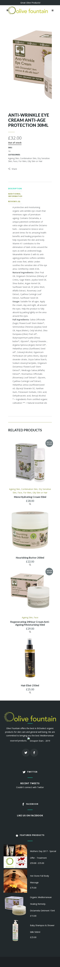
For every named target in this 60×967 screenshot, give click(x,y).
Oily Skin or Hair (35, 161)
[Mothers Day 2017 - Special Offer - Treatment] (15, 856)
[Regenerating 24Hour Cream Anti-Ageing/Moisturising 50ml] (30, 631)
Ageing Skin (13, 158)
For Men (22, 161)
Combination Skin (28, 158)
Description (15, 188)
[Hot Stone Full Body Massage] (15, 880)
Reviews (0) (14, 201)
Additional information (15, 195)
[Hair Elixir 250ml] (30, 692)
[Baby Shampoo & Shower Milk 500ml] (15, 930)
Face (15, 161)
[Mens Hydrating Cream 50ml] (30, 503)
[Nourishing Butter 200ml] (30, 564)
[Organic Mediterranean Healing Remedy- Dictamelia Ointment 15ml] (15, 905)
